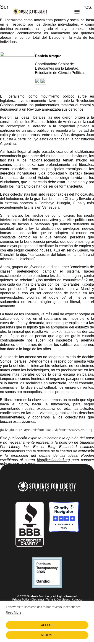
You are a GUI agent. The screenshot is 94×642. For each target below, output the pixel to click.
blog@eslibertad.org (53, 460)
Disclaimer (37, 599)
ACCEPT (47, 625)
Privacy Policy (20, 599)
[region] (47, 621)
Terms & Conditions (58, 599)
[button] (77, 11)
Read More (13, 612)
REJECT (47, 635)
